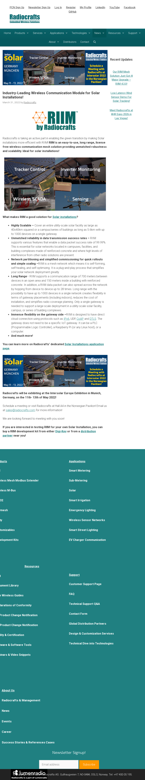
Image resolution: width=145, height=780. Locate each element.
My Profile (85, 7)
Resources (114, 33)
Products (20, 33)
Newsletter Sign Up (39, 7)
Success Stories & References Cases (28, 742)
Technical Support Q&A (84, 604)
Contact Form (78, 613)
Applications (57, 33)
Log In (58, 7)
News (97, 33)
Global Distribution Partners (87, 623)
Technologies (79, 33)
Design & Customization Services (91, 633)
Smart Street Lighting (83, 530)
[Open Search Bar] (94, 41)
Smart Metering (79, 470)
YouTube (114, 7)
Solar (72, 490)
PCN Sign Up (17, 7)
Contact (84, 41)
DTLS (93, 318)
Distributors (69, 41)
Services (37, 33)
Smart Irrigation (79, 500)
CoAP (80, 318)
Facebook (129, 7)
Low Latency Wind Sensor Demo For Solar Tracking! (121, 97)
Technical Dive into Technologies (91, 643)
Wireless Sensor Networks (87, 520)
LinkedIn (100, 7)
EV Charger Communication (87, 540)
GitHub (72, 11)
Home (7, 33)
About (52, 41)
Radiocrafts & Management (21, 700)
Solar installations (65, 217)
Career (6, 732)
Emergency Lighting (82, 510)
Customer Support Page (85, 584)
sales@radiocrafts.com (20, 410)
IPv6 (66, 318)
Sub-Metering (78, 480)
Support (132, 33)
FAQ (71, 594)
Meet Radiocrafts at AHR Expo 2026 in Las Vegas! (121, 114)
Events (6, 721)
